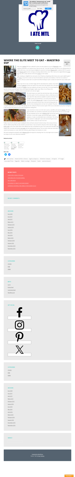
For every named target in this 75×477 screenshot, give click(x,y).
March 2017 (10, 222)
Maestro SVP (54, 70)
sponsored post (46, 161)
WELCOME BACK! (12, 180)
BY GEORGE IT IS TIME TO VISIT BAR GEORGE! (18, 183)
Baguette (17, 161)
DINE (9, 266)
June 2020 (10, 214)
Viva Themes (41, 456)
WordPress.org (11, 292)
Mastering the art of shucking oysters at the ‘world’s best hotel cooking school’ (7, 147)
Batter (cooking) (25, 161)
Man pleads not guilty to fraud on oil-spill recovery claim (21, 146)
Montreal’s (55, 66)
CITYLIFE (9, 264)
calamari (24, 85)
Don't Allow (39, 8)
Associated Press (8, 161)
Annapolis (54, 159)
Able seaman (10, 159)
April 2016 (10, 235)
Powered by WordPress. (37, 454)
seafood (24, 66)
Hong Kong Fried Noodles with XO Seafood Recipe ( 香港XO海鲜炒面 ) (14, 146)
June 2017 (10, 216)
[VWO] (29, 8)
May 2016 (10, 232)
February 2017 (11, 224)
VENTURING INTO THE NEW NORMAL (16, 178)
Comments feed (11, 290)
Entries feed (10, 287)
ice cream (23, 128)
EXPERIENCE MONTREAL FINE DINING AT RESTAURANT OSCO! (22, 186)
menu (20, 77)
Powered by (26, 8)
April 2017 (10, 219)
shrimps (63, 110)
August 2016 (11, 227)
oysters (39, 73)
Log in (9, 284)
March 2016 (10, 238)
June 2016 (10, 230)
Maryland (33, 161)
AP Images (61, 159)
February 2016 (11, 240)
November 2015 (11, 248)
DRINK (9, 269)
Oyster (39, 161)
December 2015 (11, 246)
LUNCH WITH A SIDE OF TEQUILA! (15, 175)
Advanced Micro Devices (21, 159)
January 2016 (11, 243)
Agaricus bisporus (34, 159)
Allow (48, 8)
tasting (24, 87)
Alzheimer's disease (45, 159)
